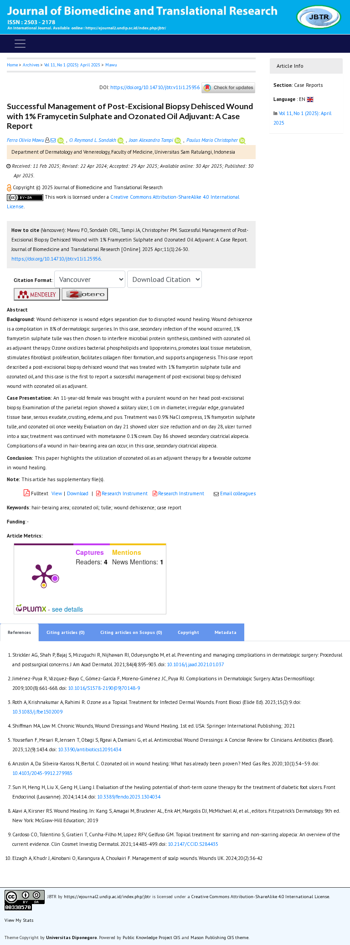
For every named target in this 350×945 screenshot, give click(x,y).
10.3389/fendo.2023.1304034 (128, 797)
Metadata (226, 632)
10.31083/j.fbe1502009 (37, 712)
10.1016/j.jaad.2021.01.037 (195, 664)
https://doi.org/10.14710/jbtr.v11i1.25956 (155, 87)
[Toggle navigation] (20, 44)
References (19, 632)
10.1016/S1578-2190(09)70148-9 (104, 688)
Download (77, 493)
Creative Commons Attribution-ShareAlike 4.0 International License (260, 897)
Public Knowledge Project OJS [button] (151, 937)
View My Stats (19, 920)
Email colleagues (238, 493)
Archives (31, 65)
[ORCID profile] (61, 140)
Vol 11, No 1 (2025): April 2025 (72, 65)
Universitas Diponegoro (71, 937)
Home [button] (12, 65)
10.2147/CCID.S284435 (193, 844)
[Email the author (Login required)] (53, 140)
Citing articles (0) (65, 632)
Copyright (188, 632)
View (56, 493)
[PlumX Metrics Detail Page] (43, 575)
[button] (10, 187)
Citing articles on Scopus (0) (131, 632)
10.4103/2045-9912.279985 (42, 773)
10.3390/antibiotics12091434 (89, 749)
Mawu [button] (111, 65)
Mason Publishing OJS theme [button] (219, 937)
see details (67, 608)
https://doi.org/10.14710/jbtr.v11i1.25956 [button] (56, 259)
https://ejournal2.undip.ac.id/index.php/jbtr (107, 897)
